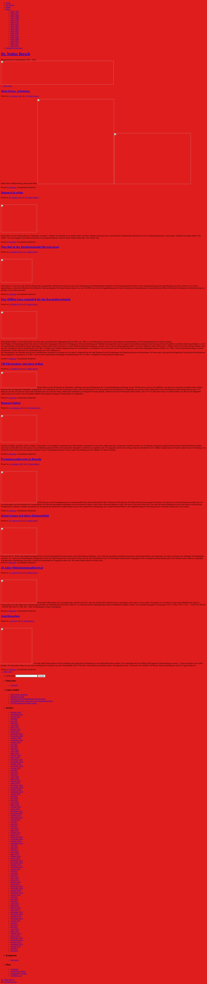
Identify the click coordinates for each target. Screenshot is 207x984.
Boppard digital (10, 402)
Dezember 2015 (17, 861)
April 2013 (15, 929)
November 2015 (17, 863)
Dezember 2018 (17, 785)
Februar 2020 (16, 755)
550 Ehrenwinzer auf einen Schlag (22, 363)
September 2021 (17, 714)
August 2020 (15, 742)
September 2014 (17, 893)
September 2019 (17, 766)
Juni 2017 (14, 824)
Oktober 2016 (16, 841)
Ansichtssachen (10, 616)
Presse (8, 9)
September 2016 (17, 843)
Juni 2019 (14, 772)
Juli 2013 (14, 923)
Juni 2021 (14, 721)
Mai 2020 (14, 749)
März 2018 (15, 805)
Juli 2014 (14, 897)
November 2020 (17, 736)
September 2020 (17, 740)
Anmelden (14, 969)
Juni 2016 (14, 848)
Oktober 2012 (16, 942)
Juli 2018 (14, 796)
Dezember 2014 (17, 886)
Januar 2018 (15, 809)
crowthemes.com (10, 982)
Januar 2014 (15, 910)
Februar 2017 (16, 833)
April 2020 (15, 751)
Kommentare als (19, 974)
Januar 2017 (15, 835)
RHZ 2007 (15, 35)
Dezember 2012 (17, 938)
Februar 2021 (16, 730)
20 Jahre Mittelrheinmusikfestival (22, 567)
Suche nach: (10, 676)
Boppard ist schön (12, 192)
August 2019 (15, 768)
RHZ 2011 (15, 44)
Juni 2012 (14, 951)
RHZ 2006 (15, 33)
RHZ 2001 (15, 22)
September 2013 (17, 919)
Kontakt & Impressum (14, 48)
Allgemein (12, 187)
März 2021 (15, 727)
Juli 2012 (14, 949)
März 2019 (15, 779)
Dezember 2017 (17, 811)
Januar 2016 (15, 858)
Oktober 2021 (16, 712)
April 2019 (15, 777)
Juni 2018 (14, 798)
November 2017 (17, 813)
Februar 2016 (16, 856)
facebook (14, 685)
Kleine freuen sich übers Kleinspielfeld (25, 515)
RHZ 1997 (15, 14)
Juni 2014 (14, 899)
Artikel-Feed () (18, 971)
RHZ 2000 (15, 20)
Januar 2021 (15, 732)
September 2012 (17, 944)
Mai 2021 (14, 723)
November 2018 (17, 788)
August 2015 (15, 869)
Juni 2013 (14, 925)
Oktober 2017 (16, 815)
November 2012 (17, 940)
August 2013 (15, 921)
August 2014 (15, 895)
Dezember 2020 (17, 734)
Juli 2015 (14, 871)
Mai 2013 (14, 927)
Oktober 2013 (16, 916)
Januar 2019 (15, 783)
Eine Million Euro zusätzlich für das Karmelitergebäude (36, 299)
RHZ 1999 (15, 18)
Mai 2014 (14, 901)
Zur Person (10, 5)
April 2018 (15, 803)
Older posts (6, 86)
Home (8, 3)
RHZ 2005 (15, 31)
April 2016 (15, 852)
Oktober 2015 (16, 865)
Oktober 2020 (16, 738)
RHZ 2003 (15, 27)
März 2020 (15, 753)
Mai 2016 (14, 850)
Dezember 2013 (17, 912)
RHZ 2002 (15, 24)
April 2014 (15, 903)
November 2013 (17, 914)
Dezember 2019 (17, 760)
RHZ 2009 (15, 39)
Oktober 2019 (16, 764)
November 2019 (17, 762)
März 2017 (15, 830)
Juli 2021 (14, 719)
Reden (8, 7)
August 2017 (15, 820)
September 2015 (17, 867)
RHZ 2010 (15, 42)
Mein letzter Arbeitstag (15, 91)
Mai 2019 (14, 775)
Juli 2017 (14, 822)
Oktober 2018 (16, 790)
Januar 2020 (15, 757)
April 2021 (15, 725)
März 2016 (15, 854)
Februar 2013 (16, 934)
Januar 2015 (15, 884)
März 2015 (15, 880)
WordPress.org (16, 976)
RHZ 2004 (15, 29)
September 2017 (17, 818)
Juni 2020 (14, 747)
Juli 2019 (14, 770)
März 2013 (15, 931)
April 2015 (15, 878)
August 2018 (15, 794)
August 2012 (15, 946)
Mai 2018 (14, 800)
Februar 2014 (16, 908)
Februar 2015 (16, 882)
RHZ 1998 (15, 16)
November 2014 (17, 888)
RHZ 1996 (15, 12)
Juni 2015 (14, 873)
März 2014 (15, 906)
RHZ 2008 (15, 37)
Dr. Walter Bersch (15, 54)
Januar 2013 (15, 936)
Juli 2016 (14, 846)
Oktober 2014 (16, 891)
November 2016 (17, 839)
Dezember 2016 (17, 837)
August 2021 (15, 717)
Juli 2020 (14, 745)
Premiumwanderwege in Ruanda (21, 459)
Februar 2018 (16, 807)
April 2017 (15, 828)
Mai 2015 (14, 876)
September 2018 (17, 792)
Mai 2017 (14, 826)
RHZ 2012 (15, 46)
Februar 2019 (16, 781)
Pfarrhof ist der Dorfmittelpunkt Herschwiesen (30, 246)
